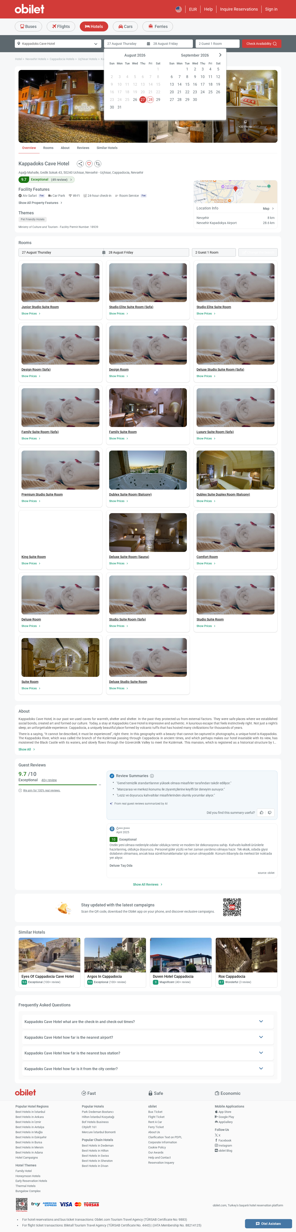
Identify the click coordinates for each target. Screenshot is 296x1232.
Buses (30, 26)
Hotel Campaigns (26, 1157)
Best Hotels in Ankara (29, 1117)
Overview (29, 148)
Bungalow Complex (27, 1191)
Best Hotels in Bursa (28, 1142)
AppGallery (225, 1122)
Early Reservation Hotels (31, 1181)
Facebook (224, 1140)
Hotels (96, 26)
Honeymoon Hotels (27, 1176)
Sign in (271, 9)
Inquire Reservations (239, 9)
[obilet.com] (41, 13)
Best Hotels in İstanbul (30, 1112)
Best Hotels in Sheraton (97, 1160)
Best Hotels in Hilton (95, 1150)
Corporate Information (162, 1142)
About (65, 148)
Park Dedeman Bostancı (98, 1112)
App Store (224, 1112)
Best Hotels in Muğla (29, 1132)
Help (208, 9)
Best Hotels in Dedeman (98, 1145)
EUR (193, 9)
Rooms (48, 148)
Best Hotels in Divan (95, 1166)
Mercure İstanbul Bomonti (99, 1132)
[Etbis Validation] (22, 1206)
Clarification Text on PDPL (165, 1137)
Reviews (83, 148)
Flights (63, 26)
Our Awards (155, 1152)
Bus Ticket (155, 1112)
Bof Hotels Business (95, 1122)
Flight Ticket (156, 1117)
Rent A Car (155, 1122)
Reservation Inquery (161, 1162)
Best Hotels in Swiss (95, 1155)
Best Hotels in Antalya (29, 1127)
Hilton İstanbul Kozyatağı (98, 1117)
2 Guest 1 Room (210, 43)
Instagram (225, 1145)
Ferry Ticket (156, 1127)
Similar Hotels (107, 148)
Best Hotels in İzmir (28, 1122)
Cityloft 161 (89, 1127)
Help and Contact (159, 1157)
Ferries (161, 26)
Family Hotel (23, 1171)
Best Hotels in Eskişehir (30, 1137)
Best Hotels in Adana (29, 1152)
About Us (154, 1132)
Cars (128, 26)
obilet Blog (225, 1150)
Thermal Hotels (25, 1186)
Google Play (226, 1117)
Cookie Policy (157, 1147)
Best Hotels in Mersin (29, 1147)
